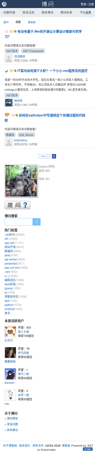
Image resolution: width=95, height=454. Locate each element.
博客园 (66, 445)
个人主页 (85, 12)
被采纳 (32, 22)
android (14, 309)
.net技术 (15, 234)
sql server (15, 259)
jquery (13, 288)
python (13, 305)
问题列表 (9, 12)
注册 (91, 4)
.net (11, 272)
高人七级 (23, 331)
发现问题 (12, 424)
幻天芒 (9, 340)
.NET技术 (12, 51)
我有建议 (12, 430)
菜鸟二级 (23, 374)
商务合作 (38, 445)
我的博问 (47, 12)
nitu (7, 404)
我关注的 (29, 12)
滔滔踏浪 (19, 56)
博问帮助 (12, 418)
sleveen (10, 382)
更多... (8, 313)
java (11, 255)
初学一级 (23, 395)
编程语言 (14, 280)
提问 (6, 22)
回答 (18, 22)
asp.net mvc (16, 267)
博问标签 (66, 12)
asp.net (14, 243)
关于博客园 (10, 445)
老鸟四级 (23, 353)
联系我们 (24, 445)
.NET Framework (33, 51)
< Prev (42, 156)
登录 (83, 4)
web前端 (14, 284)
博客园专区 (16, 296)
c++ (11, 276)
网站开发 (14, 247)
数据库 (10, 135)
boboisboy (20, 140)
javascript (15, 263)
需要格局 (10, 361)
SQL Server (26, 135)
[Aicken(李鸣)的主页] (22, 181)
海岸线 (18, 100)
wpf (11, 300)
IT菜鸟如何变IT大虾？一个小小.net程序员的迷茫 (53, 70)
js (10, 292)
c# (11, 238)
